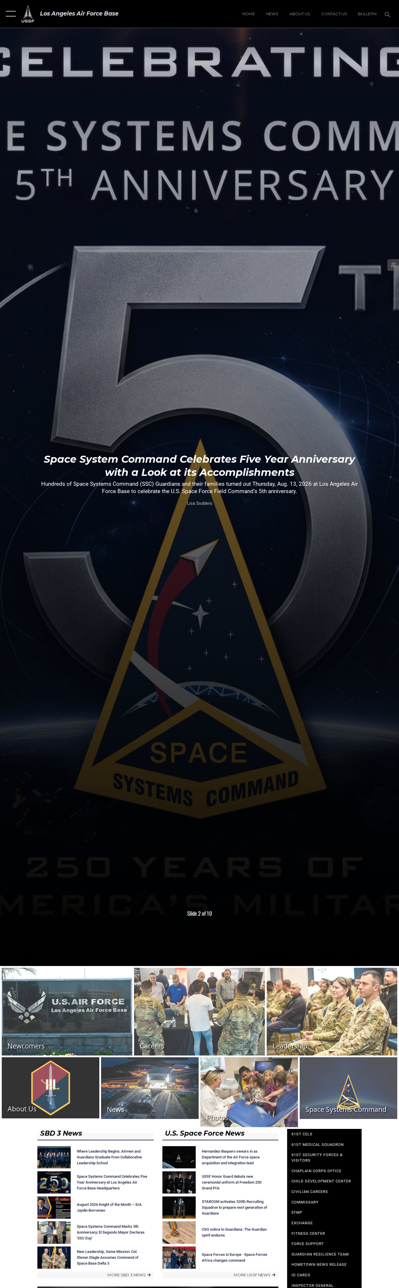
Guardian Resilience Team (320, 1254)
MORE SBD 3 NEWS (126, 1274)
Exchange (302, 1223)
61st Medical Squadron (318, 1144)
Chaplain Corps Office (316, 1171)
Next (359, 483)
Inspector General (313, 1285)
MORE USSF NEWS (252, 1274)
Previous (40, 483)
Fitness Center (308, 1233)
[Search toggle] (388, 14)
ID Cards (301, 1275)
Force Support (308, 1243)
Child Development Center (321, 1181)
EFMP (297, 1212)
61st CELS (302, 1134)
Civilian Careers (310, 1191)
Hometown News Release (319, 1264)
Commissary (305, 1202)
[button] (9, 14)
